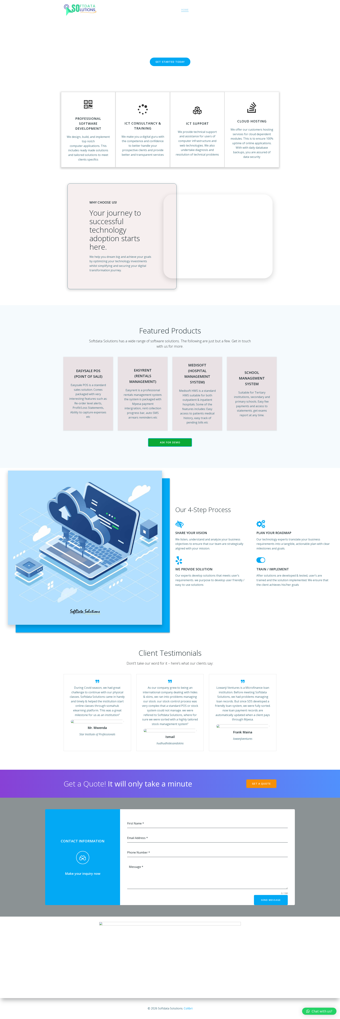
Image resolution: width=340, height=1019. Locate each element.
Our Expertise (224, 9)
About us (202, 9)
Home (185, 9)
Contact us (267, 9)
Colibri (188, 1008)
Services (246, 9)
